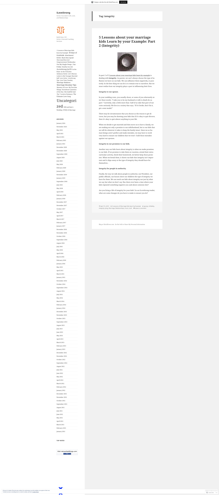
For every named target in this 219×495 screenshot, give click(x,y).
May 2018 (60, 188)
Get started (123, 2)
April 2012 (60, 380)
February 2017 (61, 223)
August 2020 (61, 157)
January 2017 (61, 226)
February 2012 (61, 387)
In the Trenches (66, 72)
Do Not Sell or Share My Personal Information (130, 224)
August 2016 (61, 243)
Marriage (112, 208)
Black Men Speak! (68, 58)
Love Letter (63, 78)
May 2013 (60, 336)
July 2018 (60, 185)
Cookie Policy (35, 492)
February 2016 (61, 260)
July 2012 (60, 370)
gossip (146, 206)
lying (106, 208)
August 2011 (61, 407)
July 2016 (60, 247)
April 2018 (60, 192)
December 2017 (62, 202)
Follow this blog (67, 453)
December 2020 (62, 147)
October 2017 (61, 209)
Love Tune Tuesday (66, 80)
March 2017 (60, 219)
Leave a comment (140, 208)
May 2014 (60, 298)
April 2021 (60, 133)
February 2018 (61, 195)
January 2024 (61, 123)
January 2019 (61, 178)
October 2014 (61, 284)
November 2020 (62, 151)
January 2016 (61, 264)
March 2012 (60, 383)
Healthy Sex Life (67, 67)
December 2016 (62, 229)
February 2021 (61, 140)
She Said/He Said (70, 92)
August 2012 (61, 366)
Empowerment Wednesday (66, 62)
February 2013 (61, 346)
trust (126, 208)
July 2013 (60, 329)
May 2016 (60, 250)
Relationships (119, 208)
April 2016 (60, 253)
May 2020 (60, 164)
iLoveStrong (63, 12)
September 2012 (62, 363)
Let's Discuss (72, 74)
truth (130, 208)
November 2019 (62, 175)
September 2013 (62, 322)
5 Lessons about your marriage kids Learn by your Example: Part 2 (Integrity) (127, 41)
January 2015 (61, 277)
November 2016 (62, 233)
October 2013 (61, 318)
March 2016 (60, 257)
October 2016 (61, 236)
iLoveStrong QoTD (64, 69)
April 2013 (60, 339)
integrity (101, 208)
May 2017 (60, 212)
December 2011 (62, 394)
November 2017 (62, 205)
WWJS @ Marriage (69, 110)
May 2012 (60, 377)
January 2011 (61, 431)
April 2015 (60, 270)
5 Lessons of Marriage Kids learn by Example (126, 206)
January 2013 (61, 349)
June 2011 (60, 414)
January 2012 (61, 390)
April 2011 (60, 421)
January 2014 (61, 308)
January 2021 (61, 144)
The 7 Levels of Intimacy (65, 94)
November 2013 (62, 315)
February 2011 (61, 428)
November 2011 (62, 397)
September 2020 (62, 154)
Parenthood (66, 90)
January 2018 (61, 199)
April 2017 (60, 216)
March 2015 (60, 274)
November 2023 (62, 127)
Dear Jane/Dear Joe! (63, 60)
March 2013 (60, 342)
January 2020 (61, 171)
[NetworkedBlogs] (67, 451)
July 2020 (60, 161)
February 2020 (61, 168)
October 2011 (61, 401)
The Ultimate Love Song (66, 95)
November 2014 (62, 281)
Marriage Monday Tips (66, 85)
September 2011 (62, 404)
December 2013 (62, 312)
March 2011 (60, 425)
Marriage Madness (63, 82)
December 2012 (62, 353)
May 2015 (60, 267)
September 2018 (62, 181)
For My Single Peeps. (64, 64)
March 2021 (60, 137)
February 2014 (61, 305)
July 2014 (60, 294)
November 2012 (62, 356)
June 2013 (60, 332)
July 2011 (60, 411)
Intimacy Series (62, 74)
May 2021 (60, 130)
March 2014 (60, 301)
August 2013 (61, 325)
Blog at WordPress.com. (106, 224)
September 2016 (62, 240)
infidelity (151, 206)
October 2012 (61, 360)
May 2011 (60, 418)
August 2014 (61, 291)
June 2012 (60, 373)
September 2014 (62, 288)
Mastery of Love (62, 87)
